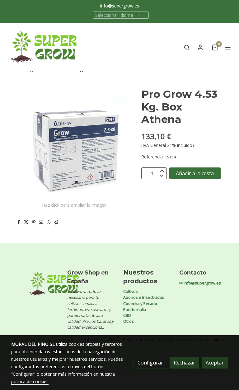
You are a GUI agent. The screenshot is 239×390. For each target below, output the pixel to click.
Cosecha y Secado (140, 303)
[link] (43, 47)
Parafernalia (134, 309)
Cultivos (130, 291)
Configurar (150, 362)
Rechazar (184, 362)
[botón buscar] (186, 47)
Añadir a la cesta (195, 173)
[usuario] (200, 47)
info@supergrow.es (119, 6)
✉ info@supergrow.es (200, 283)
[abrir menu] (228, 47)
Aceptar (215, 362)
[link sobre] (35, 283)
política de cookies (30, 381)
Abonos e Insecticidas (143, 297)
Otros (128, 321)
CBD (127, 315)
